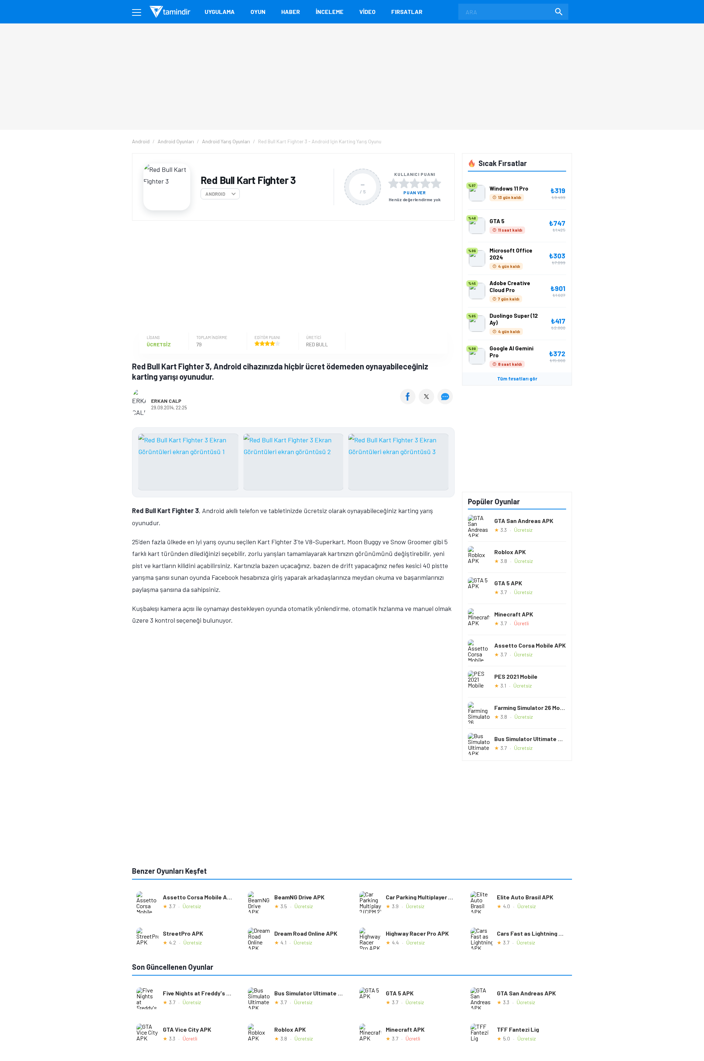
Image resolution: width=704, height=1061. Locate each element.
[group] (293, 464)
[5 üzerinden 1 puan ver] (393, 183)
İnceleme (330, 11)
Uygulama (220, 11)
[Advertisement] (291, 277)
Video (367, 11)
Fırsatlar (406, 11)
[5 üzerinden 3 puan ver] (415, 183)
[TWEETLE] (427, 402)
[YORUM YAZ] (446, 402)
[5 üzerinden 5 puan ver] (436, 183)
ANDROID (215, 194)
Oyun (257, 11)
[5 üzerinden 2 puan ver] (404, 183)
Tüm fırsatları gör (517, 379)
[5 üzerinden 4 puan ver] (425, 183)
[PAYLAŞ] (409, 402)
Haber (290, 11)
